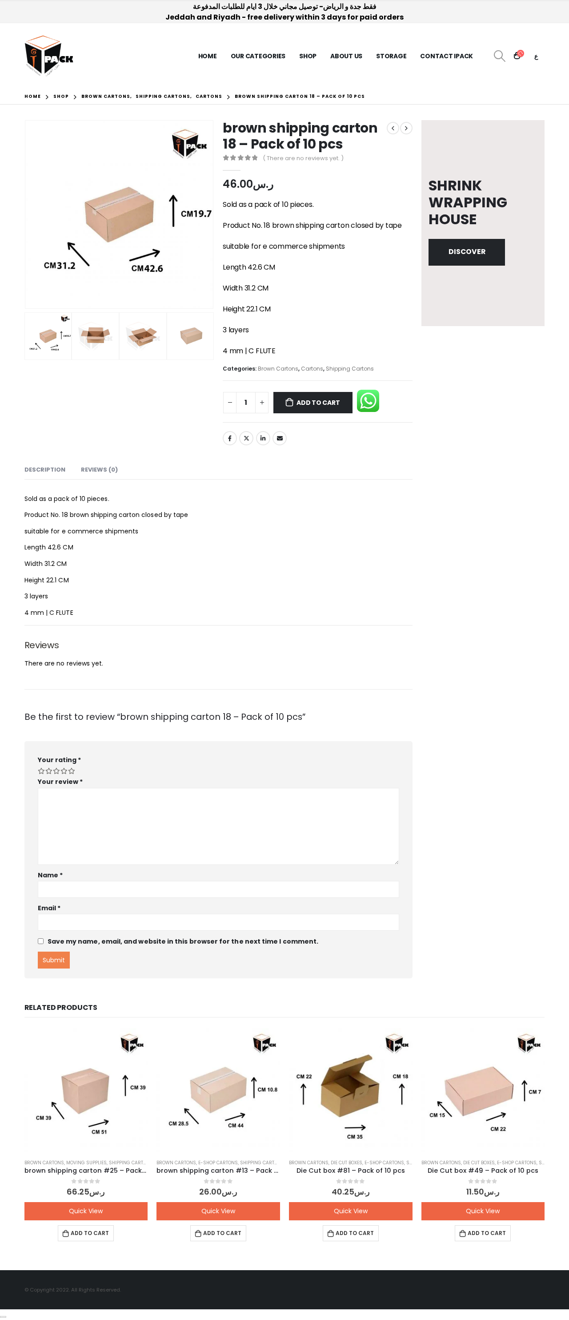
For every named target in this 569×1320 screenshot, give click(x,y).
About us (346, 56)
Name (50, 875)
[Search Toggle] (499, 56)
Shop (308, 56)
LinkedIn (263, 438)
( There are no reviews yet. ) (303, 158)
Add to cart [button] (90, 1233)
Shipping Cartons (350, 368)
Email (279, 438)
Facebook (230, 438)
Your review (60, 781)
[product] (86, 1090)
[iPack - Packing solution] (49, 56)
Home (207, 56)
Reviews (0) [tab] (99, 469)
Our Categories (258, 56)
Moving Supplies (86, 1162)
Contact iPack (446, 56)
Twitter (246, 438)
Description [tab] (44, 469)
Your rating (59, 759)
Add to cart (318, 402)
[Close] (3, 1317)
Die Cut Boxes (346, 1162)
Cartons (312, 368)
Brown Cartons (278, 368)
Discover (467, 251)
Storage (391, 56)
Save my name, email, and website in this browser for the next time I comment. (183, 941)
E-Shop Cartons (218, 1162)
